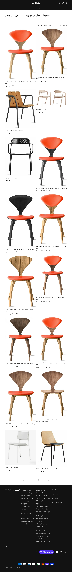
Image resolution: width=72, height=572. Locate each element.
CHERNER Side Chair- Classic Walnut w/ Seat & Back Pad (50, 298)
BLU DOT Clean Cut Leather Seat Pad (46, 469)
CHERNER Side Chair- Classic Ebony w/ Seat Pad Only (19, 249)
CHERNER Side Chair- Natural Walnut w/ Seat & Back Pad (50, 363)
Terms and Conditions (59, 498)
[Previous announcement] (4, 8)
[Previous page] (23, 480)
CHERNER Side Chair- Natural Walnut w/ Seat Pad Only (20, 424)
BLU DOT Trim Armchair (11, 178)
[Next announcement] (68, 8)
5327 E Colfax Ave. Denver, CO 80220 (27, 521)
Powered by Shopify (18, 567)
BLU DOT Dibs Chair (41, 109)
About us (55, 494)
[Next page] (49, 480)
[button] (4, 3)
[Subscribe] (36, 552)
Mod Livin (11, 567)
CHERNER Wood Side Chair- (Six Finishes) (47, 419)
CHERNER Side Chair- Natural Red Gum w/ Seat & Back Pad (51, 247)
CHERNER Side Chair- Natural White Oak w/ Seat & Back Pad (20, 82)
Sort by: (40, 25)
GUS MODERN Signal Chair (12, 467)
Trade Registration (57, 502)
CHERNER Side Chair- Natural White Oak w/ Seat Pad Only (50, 77)
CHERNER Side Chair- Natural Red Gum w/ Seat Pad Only (19, 310)
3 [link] (38, 480)
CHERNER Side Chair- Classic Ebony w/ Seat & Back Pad (51, 188)
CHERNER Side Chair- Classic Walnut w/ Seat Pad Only (19, 363)
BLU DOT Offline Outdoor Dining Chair (15, 130)
